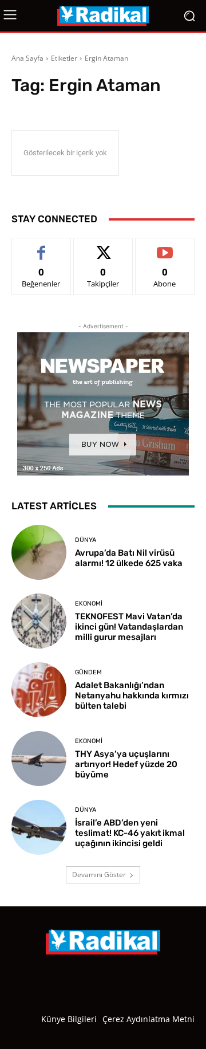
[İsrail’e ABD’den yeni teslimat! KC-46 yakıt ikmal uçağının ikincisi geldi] (38, 827)
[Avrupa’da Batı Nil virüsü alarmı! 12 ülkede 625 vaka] (38, 552)
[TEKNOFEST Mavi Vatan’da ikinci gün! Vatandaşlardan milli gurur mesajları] (38, 621)
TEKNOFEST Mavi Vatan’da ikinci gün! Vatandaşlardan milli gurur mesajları (129, 626)
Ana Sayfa (27, 58)
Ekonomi (88, 603)
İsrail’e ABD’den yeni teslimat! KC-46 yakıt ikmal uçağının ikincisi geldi (130, 833)
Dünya (85, 540)
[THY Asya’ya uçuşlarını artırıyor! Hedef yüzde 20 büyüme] (38, 758)
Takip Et (103, 246)
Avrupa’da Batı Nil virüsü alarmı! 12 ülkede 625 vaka (129, 558)
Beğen (41, 246)
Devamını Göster (99, 874)
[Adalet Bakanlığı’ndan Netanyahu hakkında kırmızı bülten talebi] (38, 689)
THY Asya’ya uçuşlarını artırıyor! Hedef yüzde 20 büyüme (126, 764)
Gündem (88, 672)
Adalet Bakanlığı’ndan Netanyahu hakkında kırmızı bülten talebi (132, 695)
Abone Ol (165, 246)
